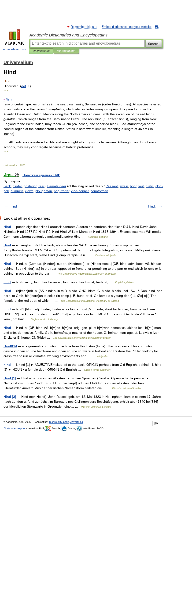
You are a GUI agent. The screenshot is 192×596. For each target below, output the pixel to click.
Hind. (152, 206)
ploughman (43, 191)
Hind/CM (10, 346)
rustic (150, 186)
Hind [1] (10, 378)
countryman (99, 191)
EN (157, 27)
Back (7, 186)
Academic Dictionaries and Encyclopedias (68, 35)
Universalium (41, 51)
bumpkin (17, 191)
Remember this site (84, 27)
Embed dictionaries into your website (126, 27)
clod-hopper (80, 191)
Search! (153, 44)
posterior (30, 186)
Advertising (76, 421)
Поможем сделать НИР (41, 175)
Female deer (56, 186)
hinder (17, 186)
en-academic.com (14, 49)
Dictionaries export (14, 428)
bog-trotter (61, 191)
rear (41, 186)
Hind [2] (10, 397)
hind (14, 206)
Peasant (112, 186)
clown (29, 191)
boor (133, 186)
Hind (7, 227)
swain (124, 186)
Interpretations (66, 51)
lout (141, 186)
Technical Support (59, 421)
